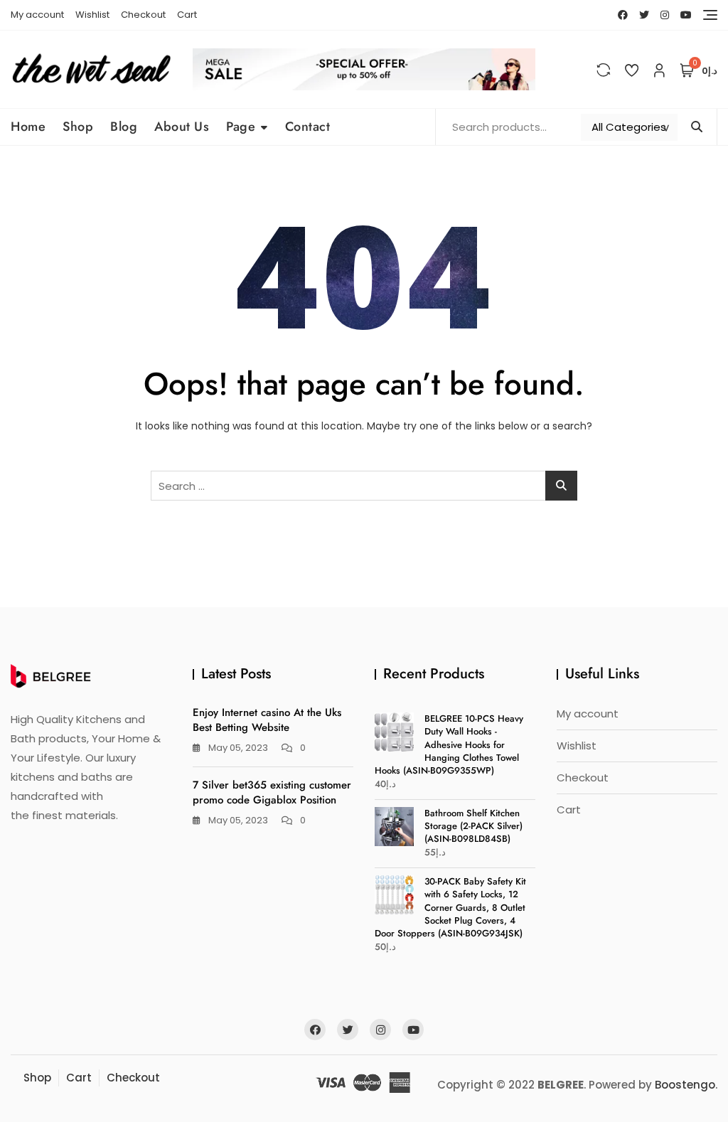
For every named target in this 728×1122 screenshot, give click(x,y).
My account (37, 14)
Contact (308, 126)
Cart (187, 14)
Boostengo (685, 1084)
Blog (123, 126)
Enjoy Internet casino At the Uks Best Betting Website (267, 720)
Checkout (143, 14)
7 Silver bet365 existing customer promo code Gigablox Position (272, 792)
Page (240, 126)
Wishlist (92, 14)
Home (28, 126)
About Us (181, 126)
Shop (78, 126)
